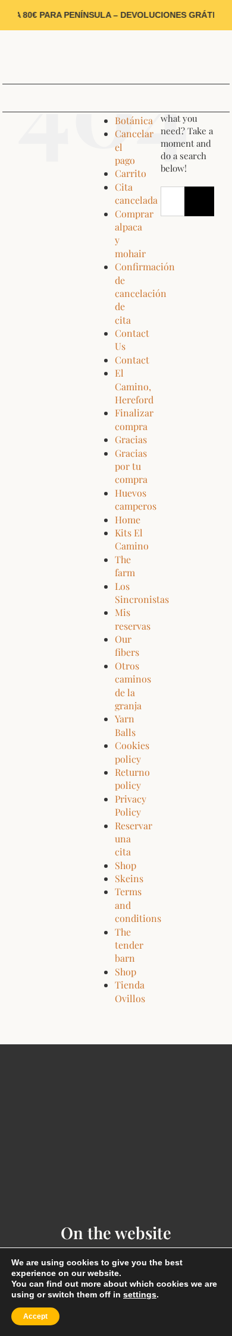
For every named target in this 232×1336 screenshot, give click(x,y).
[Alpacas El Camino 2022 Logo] (116, 34)
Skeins (129, 878)
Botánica (134, 120)
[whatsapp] (42, 57)
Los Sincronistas (142, 592)
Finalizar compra (134, 419)
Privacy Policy (130, 805)
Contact (132, 359)
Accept (35, 1316)
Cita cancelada (136, 193)
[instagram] (24, 57)
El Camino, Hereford (134, 386)
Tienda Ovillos (130, 991)
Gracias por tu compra (131, 466)
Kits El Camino (132, 539)
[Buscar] (222, 57)
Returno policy (132, 778)
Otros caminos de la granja (133, 685)
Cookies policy (132, 752)
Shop (125, 865)
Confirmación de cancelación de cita (145, 293)
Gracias (131, 439)
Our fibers (127, 645)
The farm (125, 566)
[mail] (61, 57)
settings (139, 1294)
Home (127, 519)
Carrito (130, 173)
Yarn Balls (125, 725)
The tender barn (129, 945)
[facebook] (5, 57)
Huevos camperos (135, 499)
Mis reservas (133, 618)
